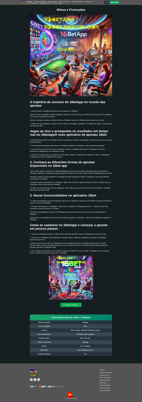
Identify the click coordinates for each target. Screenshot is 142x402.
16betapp (29, 1)
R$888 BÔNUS (115, 2)
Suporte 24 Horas (52, 1)
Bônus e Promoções (64, 1)
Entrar (106, 2)
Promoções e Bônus (56, 3)
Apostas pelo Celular (77, 1)
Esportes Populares (44, 3)
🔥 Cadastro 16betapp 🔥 (71, 305)
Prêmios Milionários (32, 3)
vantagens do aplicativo (40, 1)
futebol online (87, 1)
